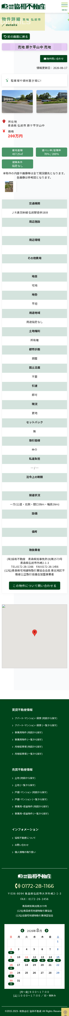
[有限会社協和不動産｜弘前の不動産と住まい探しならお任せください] (23, 6)
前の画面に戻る (17, 36)
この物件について (34, 585)
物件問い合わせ (54, 58)
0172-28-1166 (37, 886)
